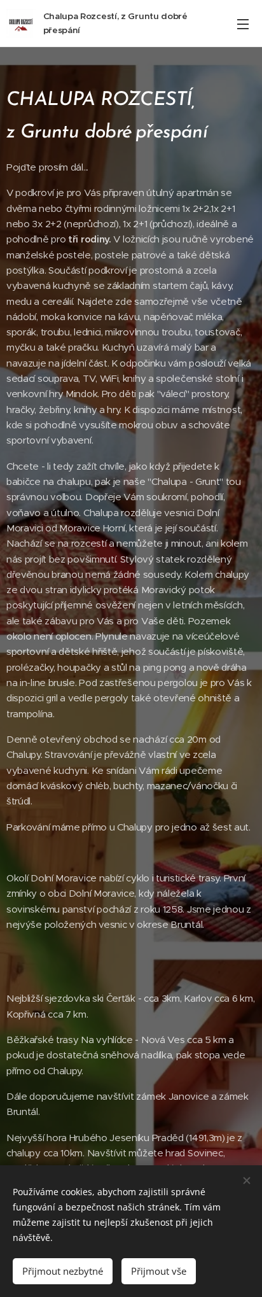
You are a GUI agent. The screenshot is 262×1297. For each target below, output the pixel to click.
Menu (243, 23)
